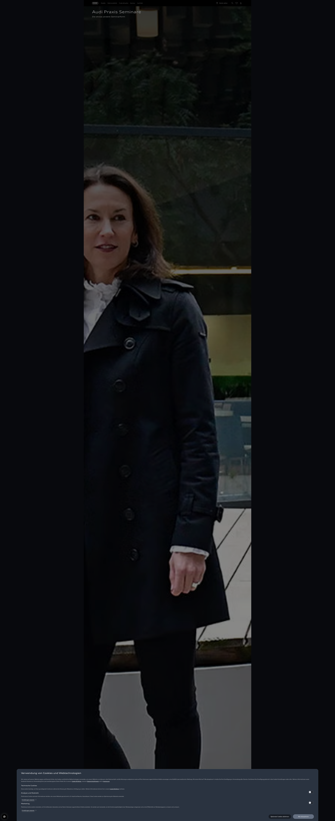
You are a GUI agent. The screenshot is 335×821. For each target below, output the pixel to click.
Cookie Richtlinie (76, 781)
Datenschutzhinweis (93, 781)
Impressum (106, 781)
